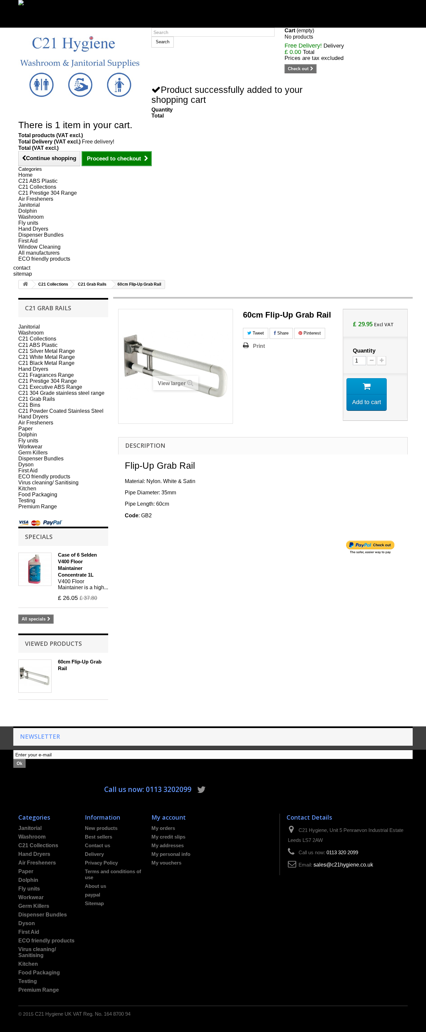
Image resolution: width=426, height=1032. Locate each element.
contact (21, 268)
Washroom (31, 217)
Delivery (94, 854)
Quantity (364, 351)
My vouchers (166, 863)
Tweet (257, 333)
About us (95, 886)
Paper (25, 428)
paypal (92, 895)
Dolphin (27, 211)
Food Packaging (37, 494)
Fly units (28, 223)
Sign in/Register (37, 24)
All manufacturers (39, 253)
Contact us (97, 845)
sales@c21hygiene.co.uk (343, 865)
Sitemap (94, 903)
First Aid (28, 241)
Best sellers (98, 837)
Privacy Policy (101, 863)
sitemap (22, 274)
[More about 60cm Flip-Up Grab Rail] (35, 676)
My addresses (167, 845)
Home (25, 175)
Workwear (30, 446)
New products (101, 828)
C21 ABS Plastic (38, 181)
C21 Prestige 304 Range (47, 193)
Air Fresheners (35, 199)
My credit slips (168, 837)
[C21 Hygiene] (79, 66)
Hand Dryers (33, 229)
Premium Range (37, 506)
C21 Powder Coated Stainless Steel (61, 411)
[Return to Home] (25, 284)
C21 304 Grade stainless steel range (61, 393)
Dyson (26, 464)
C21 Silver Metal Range (46, 351)
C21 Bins (29, 405)
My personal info (170, 854)
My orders (163, 828)
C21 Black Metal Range (46, 363)
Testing (26, 500)
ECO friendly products (44, 259)
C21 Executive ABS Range (50, 387)
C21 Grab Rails (92, 284)
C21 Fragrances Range (46, 375)
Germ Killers (33, 452)
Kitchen (27, 488)
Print (259, 346)
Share (282, 333)
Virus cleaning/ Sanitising (48, 482)
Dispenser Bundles (41, 235)
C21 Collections (37, 187)
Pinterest (311, 333)
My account (168, 817)
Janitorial (29, 205)
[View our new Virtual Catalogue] (213, 11)
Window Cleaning (39, 247)
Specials (39, 536)
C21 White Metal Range (46, 357)
